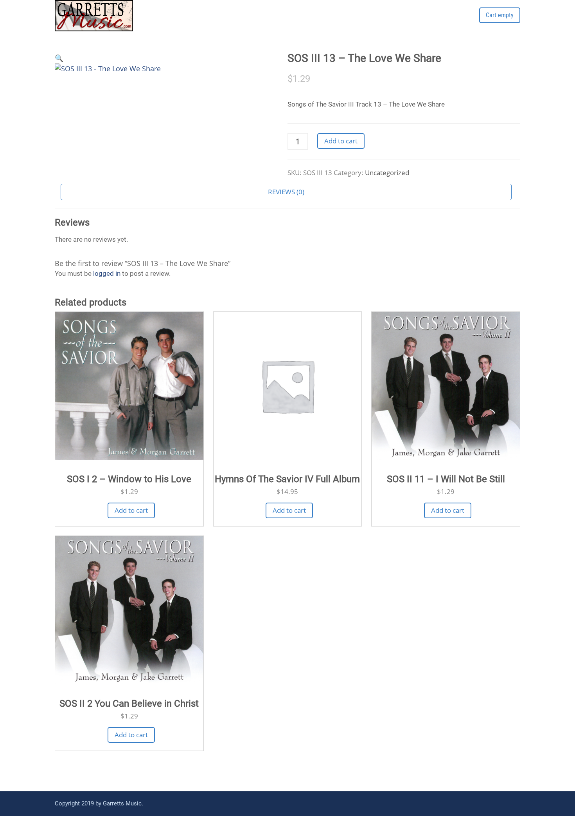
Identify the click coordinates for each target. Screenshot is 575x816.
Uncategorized (387, 172)
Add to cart (341, 140)
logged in (106, 273)
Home (264, 22)
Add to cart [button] (131, 510)
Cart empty (500, 15)
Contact (365, 22)
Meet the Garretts (313, 22)
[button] (59, 58)
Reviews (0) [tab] (286, 191)
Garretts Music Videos (423, 22)
